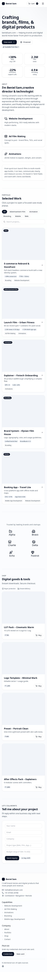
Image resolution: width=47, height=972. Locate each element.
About (6, 929)
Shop (6, 936)
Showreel (27, 42)
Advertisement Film (17, 212)
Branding (7, 216)
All (4, 212)
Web (26, 216)
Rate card (20, 954)
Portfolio (7, 932)
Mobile (18, 216)
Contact (7, 939)
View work (8, 42)
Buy (39, 635)
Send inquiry (12, 858)
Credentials (8, 954)
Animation (33, 212)
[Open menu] (43, 3)
